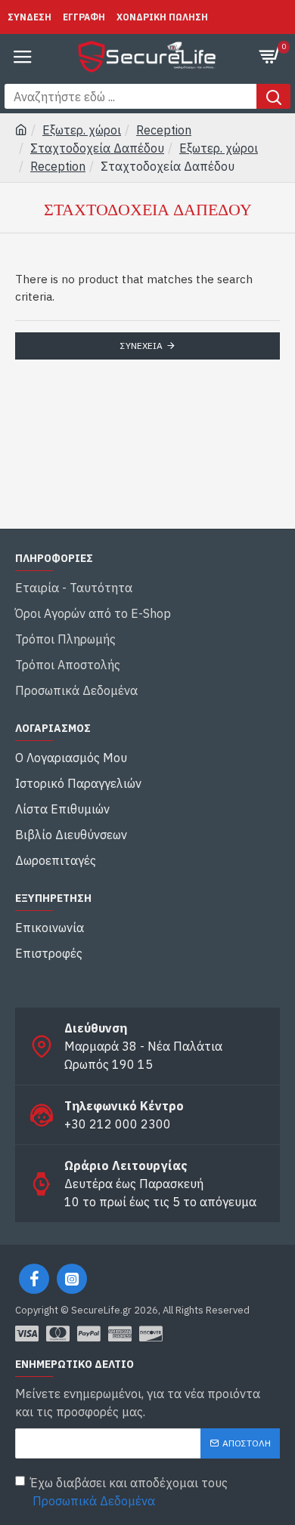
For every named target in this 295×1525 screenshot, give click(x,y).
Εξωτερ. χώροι (81, 129)
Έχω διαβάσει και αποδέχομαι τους (129, 1491)
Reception (163, 129)
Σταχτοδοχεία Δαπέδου (97, 148)
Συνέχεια (141, 345)
